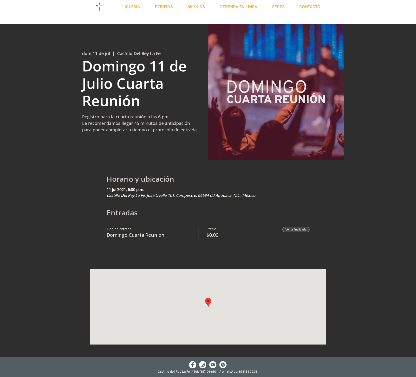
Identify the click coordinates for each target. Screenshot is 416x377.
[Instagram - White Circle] (202, 364)
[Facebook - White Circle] (192, 364)
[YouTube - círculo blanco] (212, 364)
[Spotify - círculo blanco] (223, 364)
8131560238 (248, 372)
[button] (137, 7)
